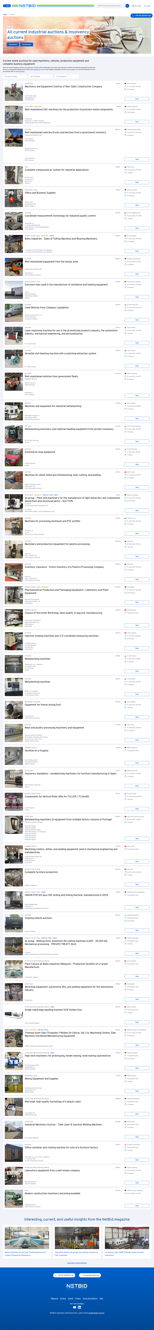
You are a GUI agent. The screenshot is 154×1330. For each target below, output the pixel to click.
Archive (63, 1299)
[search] (127, 6)
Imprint (70, 1299)
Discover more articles (77, 1263)
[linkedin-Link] (79, 1307)
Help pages (21, 71)
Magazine (54, 1299)
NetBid (5, 14)
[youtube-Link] (74, 1307)
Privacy (78, 1299)
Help (101, 1299)
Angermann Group (96, 1313)
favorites (72, 69)
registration (36, 69)
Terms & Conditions (90, 1299)
